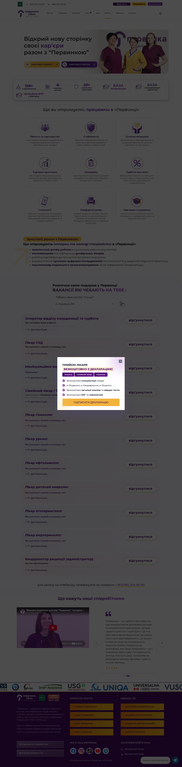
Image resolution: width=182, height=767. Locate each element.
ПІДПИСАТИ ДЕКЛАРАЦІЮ (91, 402)
